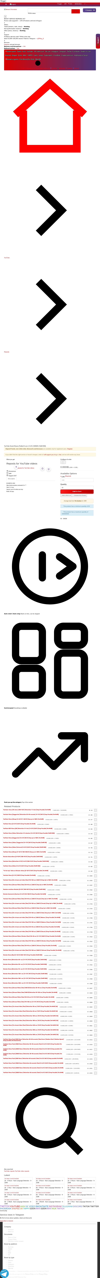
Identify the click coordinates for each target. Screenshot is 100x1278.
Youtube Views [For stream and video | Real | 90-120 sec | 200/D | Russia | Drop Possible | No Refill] (31, 931)
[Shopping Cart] (91, 4)
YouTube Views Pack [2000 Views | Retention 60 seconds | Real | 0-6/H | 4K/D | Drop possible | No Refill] (33, 1068)
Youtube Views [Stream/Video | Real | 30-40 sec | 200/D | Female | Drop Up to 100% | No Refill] (30, 898)
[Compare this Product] (64, 462)
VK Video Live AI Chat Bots (11, 1178)
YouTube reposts (9, 1171)
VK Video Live (39, 51)
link (24, 46)
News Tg (47, 68)
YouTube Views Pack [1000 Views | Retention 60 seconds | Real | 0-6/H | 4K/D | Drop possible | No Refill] (33, 1063)
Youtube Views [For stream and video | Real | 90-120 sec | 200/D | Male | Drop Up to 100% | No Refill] (32, 912)
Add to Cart (77, 491)
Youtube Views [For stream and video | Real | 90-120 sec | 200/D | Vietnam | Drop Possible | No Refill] (32, 950)
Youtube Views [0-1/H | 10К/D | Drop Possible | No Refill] (19, 875)
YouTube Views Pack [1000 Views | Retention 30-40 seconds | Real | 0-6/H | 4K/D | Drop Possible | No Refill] (32, 1044)
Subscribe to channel (6, 1221)
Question (54, 68)
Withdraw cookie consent (15, 1241)
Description (11, 478)
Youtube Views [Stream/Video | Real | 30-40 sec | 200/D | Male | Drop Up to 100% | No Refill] (29, 908)
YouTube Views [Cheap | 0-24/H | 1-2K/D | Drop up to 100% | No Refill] (23, 819)
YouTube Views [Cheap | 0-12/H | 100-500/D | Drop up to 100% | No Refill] (24, 852)
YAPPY (30, 55)
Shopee (14, 55)
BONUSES (78, 4)
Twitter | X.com (86, 51)
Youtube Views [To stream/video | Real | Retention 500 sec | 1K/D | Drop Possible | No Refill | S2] (30, 1034)
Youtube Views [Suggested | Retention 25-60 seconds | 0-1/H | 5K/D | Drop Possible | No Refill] (31, 814)
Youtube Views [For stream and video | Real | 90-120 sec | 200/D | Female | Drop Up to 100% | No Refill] (32, 903)
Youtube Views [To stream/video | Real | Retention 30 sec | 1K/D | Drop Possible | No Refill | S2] (30, 1006)
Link (66, 477)
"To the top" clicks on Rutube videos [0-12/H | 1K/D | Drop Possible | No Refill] (25, 870)
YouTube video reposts (22, 1171)
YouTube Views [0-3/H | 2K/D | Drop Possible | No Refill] (19, 823)
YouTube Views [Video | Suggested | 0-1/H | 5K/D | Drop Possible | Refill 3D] (25, 842)
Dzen (20, 55)
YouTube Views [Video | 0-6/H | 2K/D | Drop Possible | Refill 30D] (21, 866)
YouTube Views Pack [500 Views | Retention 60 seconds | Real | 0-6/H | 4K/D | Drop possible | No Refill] (33, 1058)
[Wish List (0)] (87, 4)
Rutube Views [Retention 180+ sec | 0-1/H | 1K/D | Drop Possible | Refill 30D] (25, 978)
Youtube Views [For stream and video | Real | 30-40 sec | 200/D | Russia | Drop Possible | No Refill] (31, 927)
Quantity (63, 484)
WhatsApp (62, 68)
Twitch (19, 51)
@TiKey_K (40, 38)
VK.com (47, 51)
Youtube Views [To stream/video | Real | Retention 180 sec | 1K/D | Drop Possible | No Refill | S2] (30, 1020)
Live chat (39, 68)
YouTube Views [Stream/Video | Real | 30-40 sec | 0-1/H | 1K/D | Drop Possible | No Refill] (28, 997)
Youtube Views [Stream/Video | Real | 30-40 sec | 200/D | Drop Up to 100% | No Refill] (28, 884)
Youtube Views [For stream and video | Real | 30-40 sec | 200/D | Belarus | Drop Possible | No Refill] (31, 917)
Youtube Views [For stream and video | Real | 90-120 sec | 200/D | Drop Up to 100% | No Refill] (30, 880)
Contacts (69, 68)
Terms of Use (12, 1237)
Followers (11, 1264)
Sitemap (10, 1268)
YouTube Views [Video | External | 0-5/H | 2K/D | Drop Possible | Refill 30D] (24, 847)
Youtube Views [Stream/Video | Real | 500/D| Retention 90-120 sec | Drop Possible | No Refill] (30, 992)
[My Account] (84, 4)
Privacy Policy (12, 1239)
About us (10, 1231)
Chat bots (11, 1266)
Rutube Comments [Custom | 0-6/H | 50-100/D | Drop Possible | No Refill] (24, 894)
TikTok (69, 51)
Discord (8, 55)
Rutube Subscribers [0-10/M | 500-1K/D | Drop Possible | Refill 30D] (23, 856)
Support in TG (30, 68)
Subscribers (48, 55)
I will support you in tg (50, 454)
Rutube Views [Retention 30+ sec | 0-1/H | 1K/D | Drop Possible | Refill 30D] (25, 964)
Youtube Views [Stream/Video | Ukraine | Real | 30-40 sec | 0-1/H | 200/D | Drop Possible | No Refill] (32, 936)
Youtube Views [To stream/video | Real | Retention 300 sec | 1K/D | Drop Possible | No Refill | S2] (30, 1030)
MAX (24, 55)
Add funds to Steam (81, 55)
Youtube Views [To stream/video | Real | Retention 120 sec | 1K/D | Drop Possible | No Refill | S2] (30, 1016)
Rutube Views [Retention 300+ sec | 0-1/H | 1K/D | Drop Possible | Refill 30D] (25, 983)
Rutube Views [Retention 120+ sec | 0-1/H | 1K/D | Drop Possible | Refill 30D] (25, 973)
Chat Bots (56, 55)
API (65, 4)
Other (38, 59)
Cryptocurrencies (67, 55)
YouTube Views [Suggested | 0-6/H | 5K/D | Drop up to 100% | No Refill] (23, 838)
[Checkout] (94, 4)
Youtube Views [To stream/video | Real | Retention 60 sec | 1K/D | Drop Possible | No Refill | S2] (30, 1011)
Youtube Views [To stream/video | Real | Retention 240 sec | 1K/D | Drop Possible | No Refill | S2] (30, 1025)
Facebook (76, 51)
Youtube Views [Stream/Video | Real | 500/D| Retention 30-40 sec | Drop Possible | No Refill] (30, 987)
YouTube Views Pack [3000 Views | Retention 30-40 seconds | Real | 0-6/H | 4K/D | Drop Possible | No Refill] (32, 1054)
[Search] (75, 11)
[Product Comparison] (89, 4)
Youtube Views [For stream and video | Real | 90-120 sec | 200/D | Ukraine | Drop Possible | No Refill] (32, 941)
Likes (36, 55)
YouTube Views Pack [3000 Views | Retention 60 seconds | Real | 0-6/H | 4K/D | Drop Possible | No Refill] (33, 1072)
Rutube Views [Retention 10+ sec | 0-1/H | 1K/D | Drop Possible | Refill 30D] (25, 969)
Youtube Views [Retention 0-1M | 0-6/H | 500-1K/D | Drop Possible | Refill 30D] (26, 861)
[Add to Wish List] (61, 462)
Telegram (62, 51)
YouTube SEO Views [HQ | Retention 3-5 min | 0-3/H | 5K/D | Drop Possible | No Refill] (27, 828)
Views (41, 55)
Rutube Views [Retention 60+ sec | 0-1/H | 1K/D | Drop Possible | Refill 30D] (25, 959)
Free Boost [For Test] (27, 59)
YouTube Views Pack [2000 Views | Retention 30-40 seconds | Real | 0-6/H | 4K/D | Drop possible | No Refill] (32, 1049)
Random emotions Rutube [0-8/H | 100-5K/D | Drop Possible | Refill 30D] (24, 889)
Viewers (10, 1260)
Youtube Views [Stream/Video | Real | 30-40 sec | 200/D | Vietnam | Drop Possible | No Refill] (30, 945)
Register (6, 44)
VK (9, 1255)
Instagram (55, 51)
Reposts (6, 352)
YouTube (30, 51)
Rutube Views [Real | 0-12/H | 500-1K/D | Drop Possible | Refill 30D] (22, 955)
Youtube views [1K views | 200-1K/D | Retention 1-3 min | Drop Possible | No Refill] (27, 809)
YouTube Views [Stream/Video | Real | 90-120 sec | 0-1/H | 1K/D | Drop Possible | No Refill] (29, 1001)
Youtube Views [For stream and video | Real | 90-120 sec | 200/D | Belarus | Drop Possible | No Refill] (32, 922)
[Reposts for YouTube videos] (31, 468)
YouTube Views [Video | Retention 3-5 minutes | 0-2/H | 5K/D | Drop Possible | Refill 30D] (29, 833)
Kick (24, 51)
